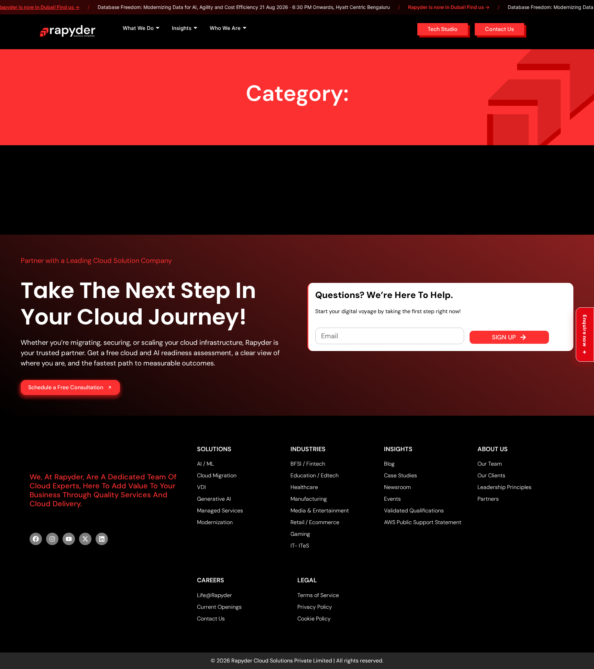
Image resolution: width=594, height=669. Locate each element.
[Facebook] (36, 539)
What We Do (138, 28)
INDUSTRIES (308, 449)
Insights (181, 28)
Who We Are (225, 28)
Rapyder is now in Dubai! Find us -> (449, 7)
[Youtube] (69, 539)
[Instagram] (52, 539)
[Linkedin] (102, 539)
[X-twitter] (85, 539)
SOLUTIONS (214, 449)
